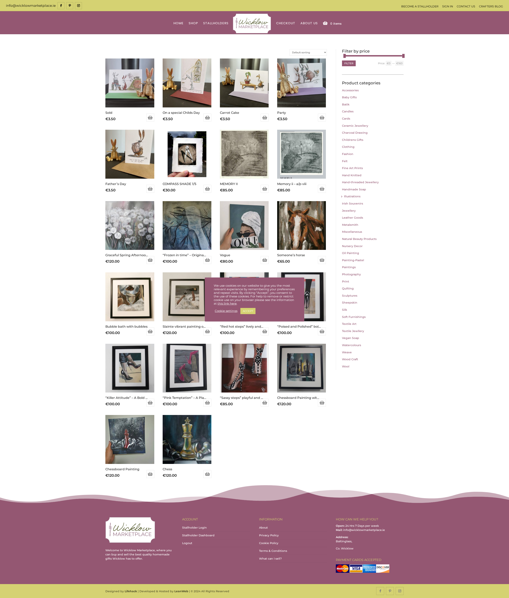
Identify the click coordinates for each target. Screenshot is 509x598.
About (263, 527)
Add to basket (150, 118)
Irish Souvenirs (352, 203)
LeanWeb (181, 591)
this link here (227, 303)
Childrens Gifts (352, 140)
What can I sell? (270, 558)
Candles (348, 111)
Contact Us (466, 6)
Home (178, 23)
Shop (193, 23)
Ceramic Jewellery (355, 126)
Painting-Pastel (353, 260)
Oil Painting (350, 253)
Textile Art (349, 324)
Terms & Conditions (273, 551)
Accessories (350, 90)
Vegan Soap (350, 338)
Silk (344, 310)
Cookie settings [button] (226, 311)
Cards (346, 118)
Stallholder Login (194, 527)
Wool (345, 366)
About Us (309, 23)
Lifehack (131, 591)
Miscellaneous (352, 232)
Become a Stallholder (419, 6)
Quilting (348, 288)
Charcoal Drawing (355, 132)
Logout (187, 543)
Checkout (285, 23)
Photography (351, 274)
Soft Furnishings (354, 317)
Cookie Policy (268, 543)
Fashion (347, 154)
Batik (346, 104)
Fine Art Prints (352, 168)
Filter (348, 63)
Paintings (349, 267)
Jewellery (349, 210)
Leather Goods (352, 217)
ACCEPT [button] (248, 311)
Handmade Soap (354, 189)
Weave (347, 352)
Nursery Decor (352, 246)
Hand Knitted (351, 175)
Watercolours (351, 345)
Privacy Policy (269, 535)
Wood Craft (350, 359)
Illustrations (352, 196)
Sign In (447, 6)
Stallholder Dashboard (198, 535)
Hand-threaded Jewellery (360, 182)
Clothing (348, 147)
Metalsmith (350, 225)
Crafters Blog (491, 6)
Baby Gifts (349, 97)
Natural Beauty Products (359, 239)
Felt (345, 161)
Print (345, 281)
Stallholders (215, 23)
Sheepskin (349, 302)
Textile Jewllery (353, 331)
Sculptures (349, 295)
